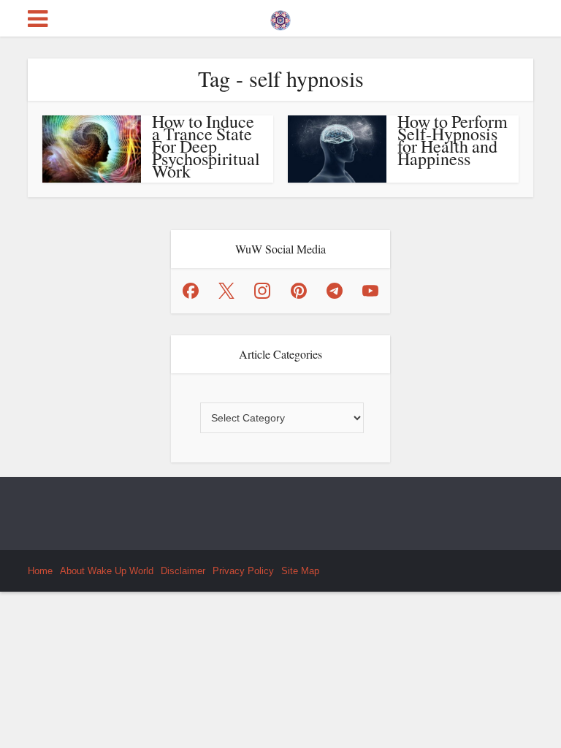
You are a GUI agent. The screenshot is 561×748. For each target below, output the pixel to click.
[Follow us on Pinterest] (299, 291)
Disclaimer (183, 570)
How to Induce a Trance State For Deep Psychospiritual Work (206, 146)
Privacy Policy (243, 570)
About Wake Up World (106, 570)
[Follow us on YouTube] (370, 291)
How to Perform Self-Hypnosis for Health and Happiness (452, 140)
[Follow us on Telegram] (335, 291)
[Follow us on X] (226, 291)
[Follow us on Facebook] (191, 291)
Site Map (300, 570)
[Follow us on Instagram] (262, 291)
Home (40, 570)
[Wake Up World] (280, 17)
